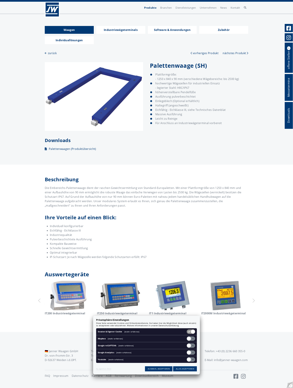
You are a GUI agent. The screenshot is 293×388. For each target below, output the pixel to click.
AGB (108, 376)
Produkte (150, 7)
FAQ (47, 376)
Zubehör (224, 30)
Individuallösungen (69, 40)
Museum (167, 376)
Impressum (60, 376)
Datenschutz (80, 376)
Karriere (97, 376)
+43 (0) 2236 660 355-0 (230, 351)
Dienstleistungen (185, 7)
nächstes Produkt (235, 53)
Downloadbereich (147, 376)
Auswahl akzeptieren (159, 368)
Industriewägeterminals (121, 30)
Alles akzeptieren (185, 368)
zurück (52, 53)
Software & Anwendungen (172, 30)
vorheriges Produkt (205, 53)
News (223, 7)
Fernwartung (123, 376)
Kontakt (235, 7)
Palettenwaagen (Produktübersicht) (72, 149)
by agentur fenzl (103, 368)
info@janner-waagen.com (231, 360)
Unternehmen (208, 7)
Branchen (166, 7)
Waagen (69, 30)
